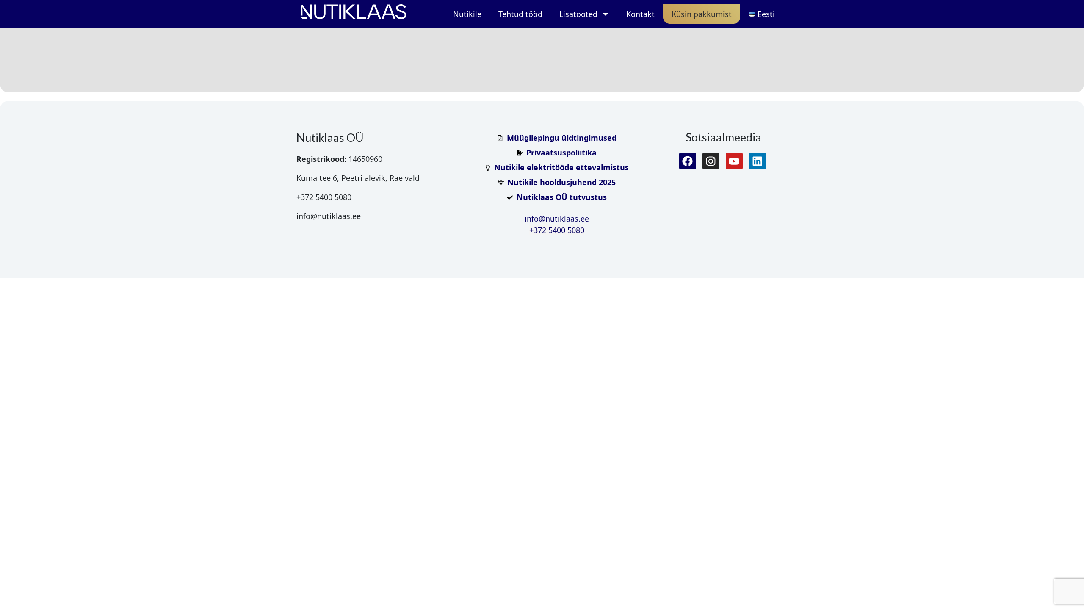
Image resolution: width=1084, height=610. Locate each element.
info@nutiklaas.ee (557, 219)
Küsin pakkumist (702, 14)
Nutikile (467, 14)
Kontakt (640, 14)
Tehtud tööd (520, 14)
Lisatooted (578, 14)
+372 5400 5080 (556, 230)
